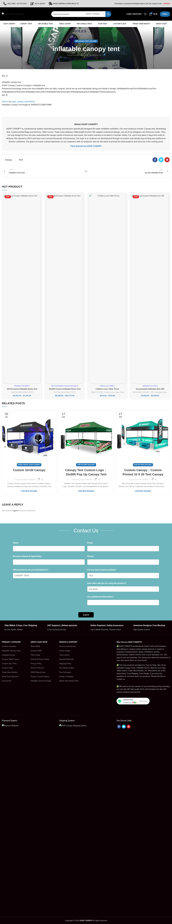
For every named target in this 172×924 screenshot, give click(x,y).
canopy (8, 160)
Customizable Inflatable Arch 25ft (150, 389)
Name (16, 543)
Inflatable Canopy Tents (11, 651)
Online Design (64, 651)
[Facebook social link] (155, 159)
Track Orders (64, 655)
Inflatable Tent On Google (41, 681)
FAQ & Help (35, 655)
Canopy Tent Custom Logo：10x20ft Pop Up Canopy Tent (86, 472)
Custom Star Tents (9, 664)
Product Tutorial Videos (40, 676)
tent (21, 160)
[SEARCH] (108, 14)
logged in (16, 511)
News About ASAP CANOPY (29, 465)
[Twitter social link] (161, 159)
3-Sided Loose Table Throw (107, 389)
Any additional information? (100, 597)
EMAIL (165, 14)
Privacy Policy (36, 664)
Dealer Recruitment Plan (69, 681)
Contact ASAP (36, 651)
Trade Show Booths (10, 672)
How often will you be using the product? (106, 583)
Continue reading (29, 491)
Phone (90, 556)
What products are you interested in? (30, 570)
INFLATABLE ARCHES (141, 392)
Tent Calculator (65, 672)
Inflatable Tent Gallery (86, 41)
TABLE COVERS (97, 392)
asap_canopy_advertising (23, 101)
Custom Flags (7, 668)
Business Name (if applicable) (27, 556)
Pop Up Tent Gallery (86, 465)
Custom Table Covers (10, 659)
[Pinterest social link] (167, 159)
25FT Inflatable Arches (159, 392)
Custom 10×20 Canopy (29, 470)
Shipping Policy (65, 664)
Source (5, 101)
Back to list (86, 171)
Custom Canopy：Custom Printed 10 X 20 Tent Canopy (143, 472)
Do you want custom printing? (101, 570)
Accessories (6, 681)
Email (90, 543)
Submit (86, 615)
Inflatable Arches (8, 655)
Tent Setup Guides (66, 668)
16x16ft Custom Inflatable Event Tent (65, 389)
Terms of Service (37, 668)
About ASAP (35, 646)
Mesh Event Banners (10, 676)
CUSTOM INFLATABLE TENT (22, 392)
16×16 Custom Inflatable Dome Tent (22, 389)
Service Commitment (67, 646)
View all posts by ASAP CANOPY (86, 146)
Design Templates (66, 676)
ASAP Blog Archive (38, 672)
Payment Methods (66, 659)
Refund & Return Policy (40, 659)
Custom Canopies (9, 646)
